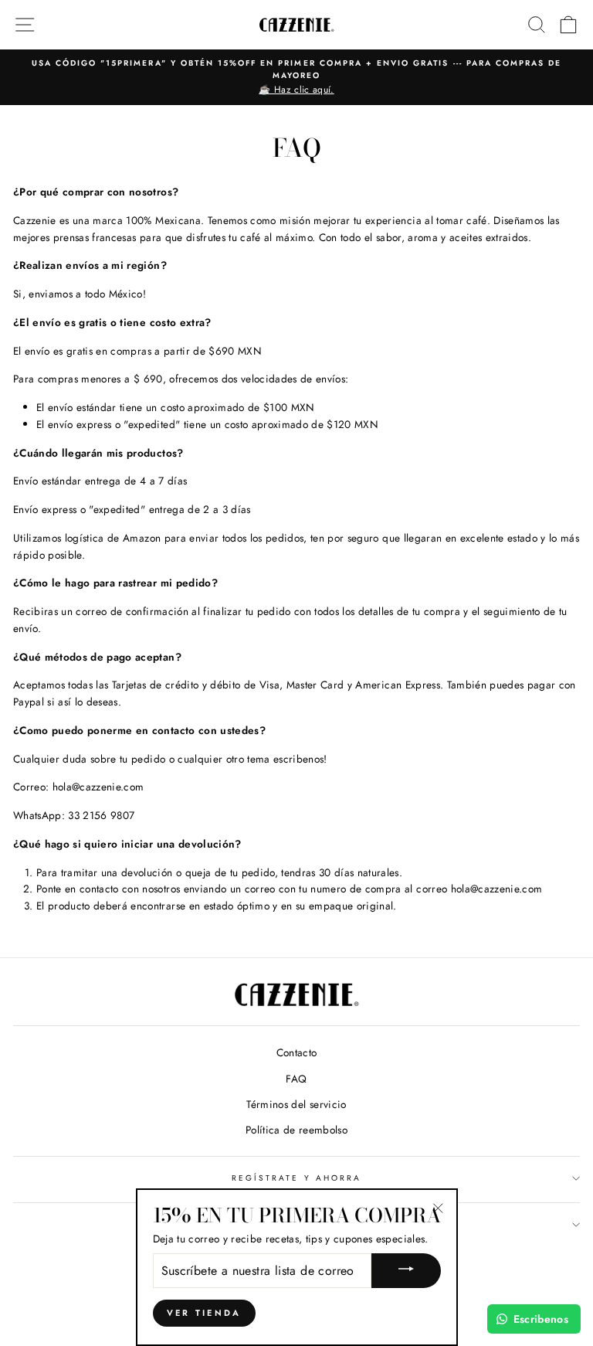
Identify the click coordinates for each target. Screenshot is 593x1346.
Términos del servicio (296, 1104)
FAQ (296, 1078)
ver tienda (204, 1313)
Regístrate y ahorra (296, 1178)
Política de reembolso (296, 1129)
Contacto (296, 1052)
